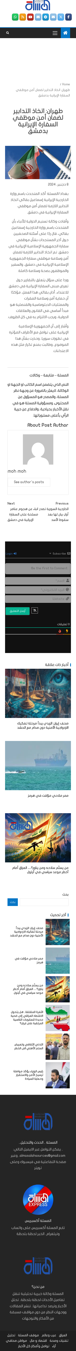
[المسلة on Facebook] (68, 17)
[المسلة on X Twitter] (61, 17)
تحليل (11, 1335)
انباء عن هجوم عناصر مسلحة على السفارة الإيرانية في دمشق (22, 512)
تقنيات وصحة (59, 1340)
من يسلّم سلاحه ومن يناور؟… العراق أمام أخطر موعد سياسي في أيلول (28, 989)
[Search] (7, 33)
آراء (54, 1346)
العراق (63, 1335)
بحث (65, 894)
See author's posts (29, 482)
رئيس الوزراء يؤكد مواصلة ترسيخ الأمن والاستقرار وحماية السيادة (28, 1075)
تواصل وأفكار (40, 1346)
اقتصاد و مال (38, 1340)
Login (9, 553)
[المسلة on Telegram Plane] (45, 17)
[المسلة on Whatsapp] (15, 17)
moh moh (17, 471)
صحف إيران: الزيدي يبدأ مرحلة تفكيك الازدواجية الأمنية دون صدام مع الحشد (26, 932)
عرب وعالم (49, 1335)
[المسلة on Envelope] (53, 17)
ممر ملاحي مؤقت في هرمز (48, 795)
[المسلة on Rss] (22, 17)
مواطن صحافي (16, 1340)
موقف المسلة (28, 1335)
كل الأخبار (24, 1346)
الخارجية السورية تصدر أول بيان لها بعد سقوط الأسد (54, 512)
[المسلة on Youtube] (30, 17)
